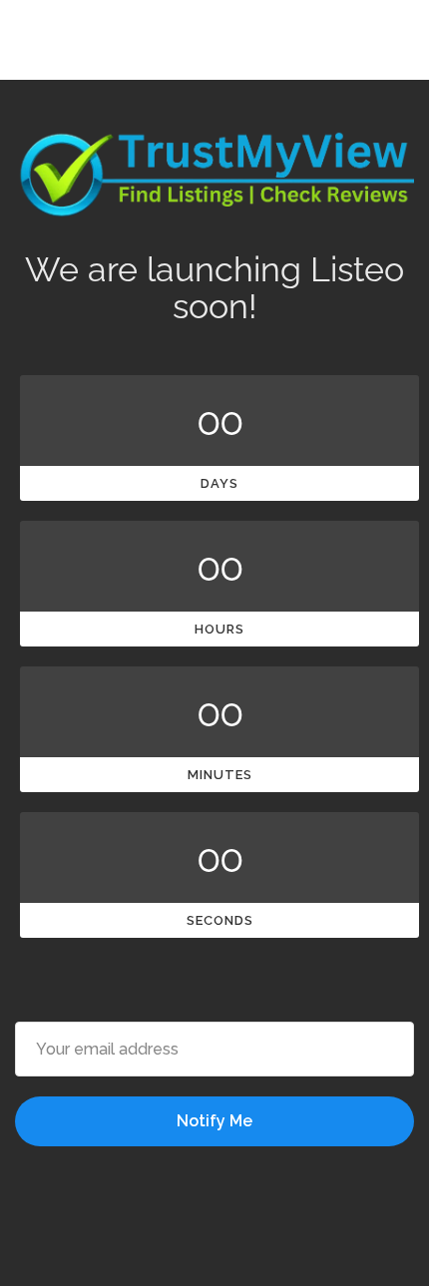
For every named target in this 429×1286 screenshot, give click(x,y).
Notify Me (214, 1120)
